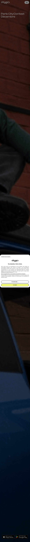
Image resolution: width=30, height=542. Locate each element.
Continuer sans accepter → (6, 256)
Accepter (15, 284)
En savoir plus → (15, 281)
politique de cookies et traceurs (7, 272)
